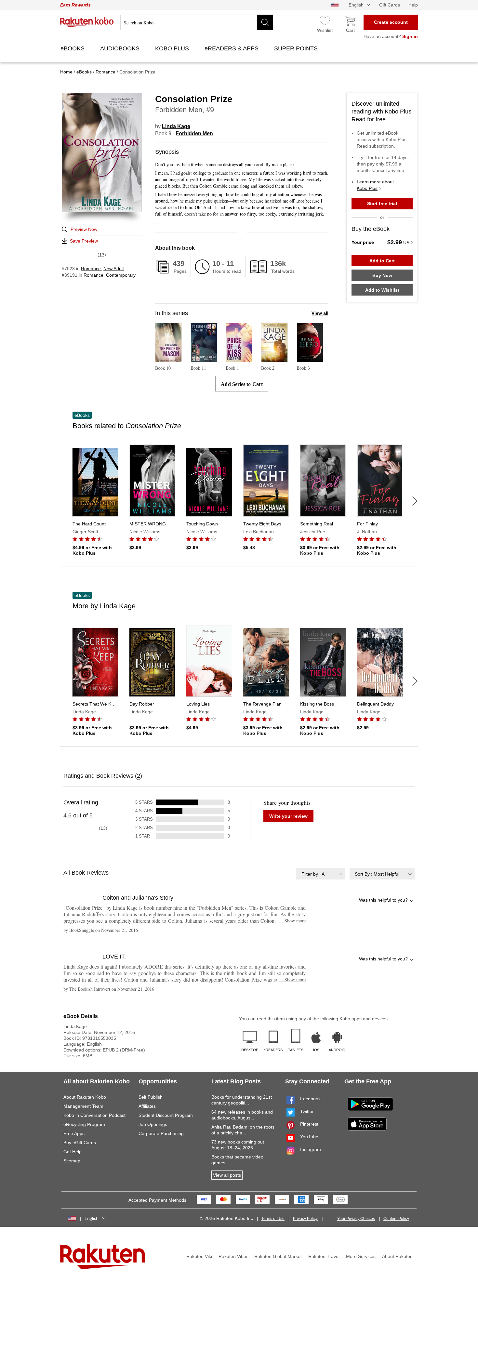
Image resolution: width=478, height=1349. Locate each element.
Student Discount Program (166, 1115)
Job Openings (153, 1124)
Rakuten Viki (199, 1256)
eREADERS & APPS (232, 48)
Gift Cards (389, 4)
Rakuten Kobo (87, 22)
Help (413, 4)
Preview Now (84, 229)
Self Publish (151, 1097)
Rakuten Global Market (278, 1256)
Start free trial (382, 203)
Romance (91, 268)
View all (320, 313)
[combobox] (320, 873)
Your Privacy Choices (356, 1218)
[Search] (265, 22)
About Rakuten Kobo (84, 1097)
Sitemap (71, 1160)
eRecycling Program (84, 1124)
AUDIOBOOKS (120, 48)
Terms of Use (273, 1218)
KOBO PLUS (173, 48)
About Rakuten (397, 1256)
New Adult (113, 268)
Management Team (83, 1106)
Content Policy (396, 1218)
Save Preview (84, 241)
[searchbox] (196, 22)
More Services (361, 1256)
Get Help (72, 1151)
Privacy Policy (305, 1218)
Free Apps (74, 1133)
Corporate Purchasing (161, 1133)
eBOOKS (73, 48)
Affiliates (147, 1106)
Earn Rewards (75, 4)
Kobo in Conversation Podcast (94, 1115)
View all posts (227, 1175)
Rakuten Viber (233, 1256)
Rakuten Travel (323, 1256)
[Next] (415, 501)
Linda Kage (176, 126)
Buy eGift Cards (79, 1142)
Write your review (288, 816)
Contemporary (121, 275)
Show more (292, 921)
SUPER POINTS (296, 48)
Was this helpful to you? (383, 900)
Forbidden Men (194, 133)
